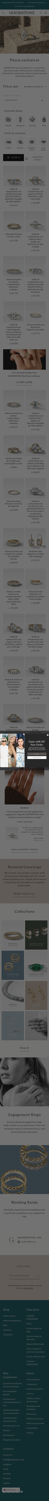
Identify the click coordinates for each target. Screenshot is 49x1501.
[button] (36, 757)
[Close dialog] (47, 735)
